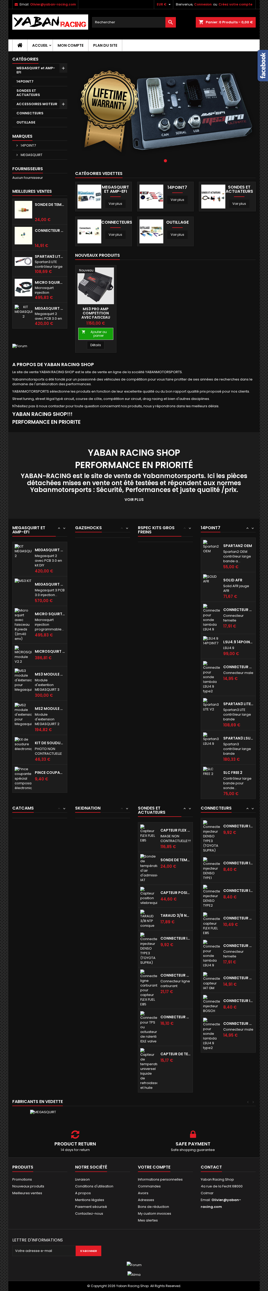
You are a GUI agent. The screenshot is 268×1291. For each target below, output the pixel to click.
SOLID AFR (232, 580)
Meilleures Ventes (32, 191)
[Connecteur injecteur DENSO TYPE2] (211, 895)
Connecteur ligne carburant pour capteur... (175, 975)
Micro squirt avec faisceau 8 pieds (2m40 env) (50, 282)
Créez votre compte (235, 4)
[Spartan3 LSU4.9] (211, 738)
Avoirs (143, 1193)
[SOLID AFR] (211, 578)
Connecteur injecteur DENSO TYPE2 (238, 890)
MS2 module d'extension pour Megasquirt (50, 708)
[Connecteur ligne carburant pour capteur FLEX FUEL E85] (148, 987)
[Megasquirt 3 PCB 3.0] (23, 580)
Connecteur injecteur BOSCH (238, 1001)
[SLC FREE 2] (211, 771)
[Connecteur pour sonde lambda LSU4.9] (211, 617)
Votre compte (154, 1167)
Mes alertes (148, 1220)
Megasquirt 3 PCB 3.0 (50, 584)
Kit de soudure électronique (50, 743)
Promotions (22, 1179)
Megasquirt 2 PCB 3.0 (50, 308)
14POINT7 (25, 81)
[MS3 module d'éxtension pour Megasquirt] (23, 679)
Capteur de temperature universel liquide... (175, 1054)
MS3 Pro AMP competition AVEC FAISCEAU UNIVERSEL (95, 315)
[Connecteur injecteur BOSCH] (211, 1003)
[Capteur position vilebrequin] (148, 895)
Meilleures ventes (27, 1193)
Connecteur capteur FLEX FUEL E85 (238, 918)
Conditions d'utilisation (94, 1186)
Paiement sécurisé (91, 1206)
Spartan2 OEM (237, 546)
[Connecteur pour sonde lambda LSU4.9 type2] (211, 676)
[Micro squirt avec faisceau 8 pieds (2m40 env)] (23, 624)
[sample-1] (165, 111)
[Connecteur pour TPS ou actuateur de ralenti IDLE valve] (148, 1027)
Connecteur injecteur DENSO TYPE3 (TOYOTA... (175, 938)
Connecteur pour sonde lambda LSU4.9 (238, 610)
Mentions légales (89, 1199)
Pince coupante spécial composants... (50, 772)
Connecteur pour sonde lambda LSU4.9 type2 (238, 667)
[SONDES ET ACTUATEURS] (213, 196)
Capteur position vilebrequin (175, 893)
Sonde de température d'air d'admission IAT (50, 204)
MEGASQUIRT (31, 154)
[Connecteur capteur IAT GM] (211, 980)
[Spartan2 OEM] (211, 546)
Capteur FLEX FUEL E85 (175, 830)
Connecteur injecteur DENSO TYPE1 (238, 863)
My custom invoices (154, 1213)
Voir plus (115, 203)
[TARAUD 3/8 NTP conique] (148, 918)
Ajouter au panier (94, 334)
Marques (22, 136)
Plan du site (105, 45)
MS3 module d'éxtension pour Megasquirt (50, 674)
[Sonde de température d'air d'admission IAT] (148, 867)
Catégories (25, 59)
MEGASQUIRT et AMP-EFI (35, 70)
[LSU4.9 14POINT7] (211, 640)
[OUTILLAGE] (151, 231)
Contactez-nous (89, 1213)
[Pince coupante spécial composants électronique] (23, 778)
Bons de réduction (153, 1206)
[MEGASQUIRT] (43, 1112)
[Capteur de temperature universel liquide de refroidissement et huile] (148, 1068)
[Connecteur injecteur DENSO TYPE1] (211, 868)
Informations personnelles (160, 1179)
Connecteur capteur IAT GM (50, 230)
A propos (83, 1193)
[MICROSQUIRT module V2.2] (23, 654)
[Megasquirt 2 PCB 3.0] (23, 550)
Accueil (40, 45)
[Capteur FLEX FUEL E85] (148, 833)
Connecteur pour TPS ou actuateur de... (175, 1017)
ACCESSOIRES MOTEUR (36, 103)
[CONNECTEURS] (89, 231)
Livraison (82, 1179)
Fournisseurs (27, 169)
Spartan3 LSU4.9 (238, 738)
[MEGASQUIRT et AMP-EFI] (89, 196)
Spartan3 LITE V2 (50, 256)
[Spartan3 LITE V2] (211, 704)
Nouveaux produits (97, 255)
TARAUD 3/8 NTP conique (175, 915)
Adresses (146, 1199)
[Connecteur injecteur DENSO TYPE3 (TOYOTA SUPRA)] (148, 948)
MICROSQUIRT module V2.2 (50, 651)
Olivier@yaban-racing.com (53, 4)
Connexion (203, 4)
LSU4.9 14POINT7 (238, 642)
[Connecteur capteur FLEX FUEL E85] (211, 923)
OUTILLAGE (25, 122)
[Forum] (19, 346)
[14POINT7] (151, 196)
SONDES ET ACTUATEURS (28, 92)
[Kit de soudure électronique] (23, 743)
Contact (211, 1167)
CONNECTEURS (29, 113)
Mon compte (70, 45)
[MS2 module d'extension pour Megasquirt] (23, 714)
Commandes (149, 1186)
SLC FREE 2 (232, 772)
